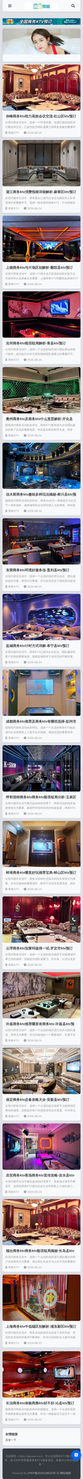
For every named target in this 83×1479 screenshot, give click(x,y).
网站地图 (65, 1473)
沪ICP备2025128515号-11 (43, 1473)
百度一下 (10, 1440)
